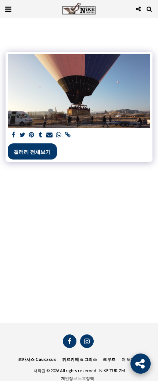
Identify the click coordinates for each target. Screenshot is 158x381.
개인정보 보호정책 (77, 378)
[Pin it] (31, 135)
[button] (8, 9)
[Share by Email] (49, 135)
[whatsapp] (58, 135)
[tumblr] (40, 135)
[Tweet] (22, 135)
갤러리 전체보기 (32, 152)
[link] (67, 135)
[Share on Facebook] (13, 135)
